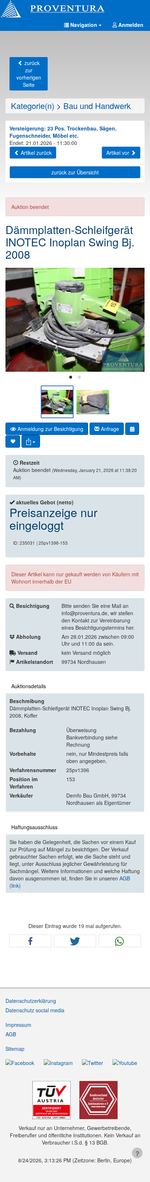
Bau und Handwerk (97, 105)
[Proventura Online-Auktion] (75, 9)
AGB (10, 1034)
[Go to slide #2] (92, 402)
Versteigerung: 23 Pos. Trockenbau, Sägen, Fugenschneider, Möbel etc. (63, 132)
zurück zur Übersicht (75, 172)
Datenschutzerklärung (30, 1000)
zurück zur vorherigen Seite (28, 73)
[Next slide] (133, 319)
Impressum (18, 1024)
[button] (82, 25)
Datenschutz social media (34, 1010)
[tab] (70, 377)
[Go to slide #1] (57, 402)
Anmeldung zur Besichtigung (49, 428)
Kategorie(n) (32, 105)
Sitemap (14, 1048)
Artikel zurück (35, 152)
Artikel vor (118, 152)
